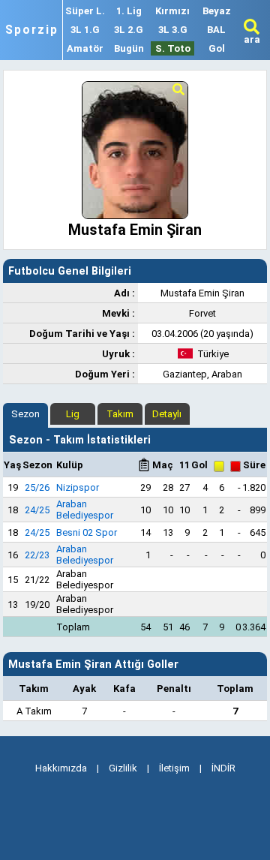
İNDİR (224, 768)
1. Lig (129, 11)
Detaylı (167, 413)
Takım (120, 413)
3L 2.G (128, 29)
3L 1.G (85, 29)
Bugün (129, 48)
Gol (216, 48)
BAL (216, 29)
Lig (73, 413)
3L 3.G (173, 29)
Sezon (25, 413)
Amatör (85, 48)
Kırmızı (172, 11)
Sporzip (31, 30)
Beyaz (216, 11)
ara (252, 39)
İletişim (174, 768)
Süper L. (85, 11)
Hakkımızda (61, 768)
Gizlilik (123, 768)
